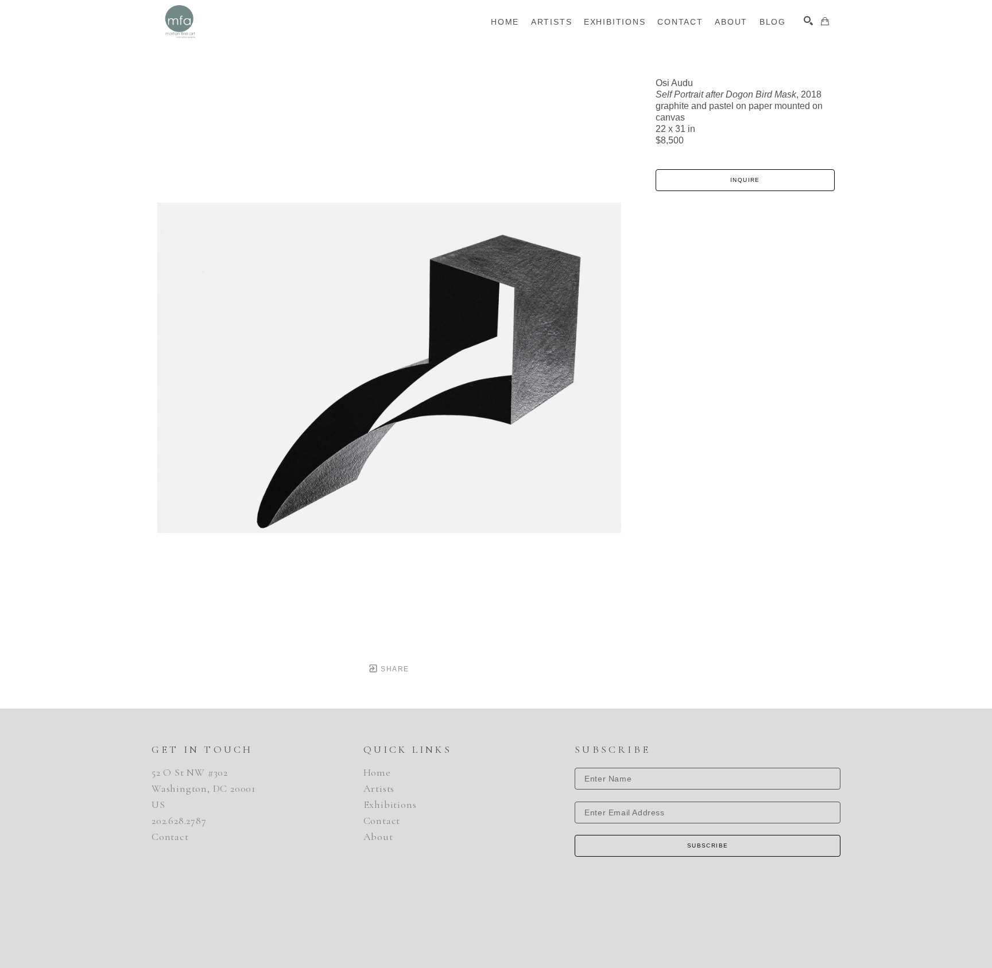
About (378, 836)
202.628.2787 (179, 820)
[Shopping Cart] (825, 21)
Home (377, 772)
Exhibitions (390, 804)
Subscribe (707, 845)
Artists (379, 788)
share (393, 669)
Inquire (745, 180)
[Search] (808, 20)
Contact (170, 836)
